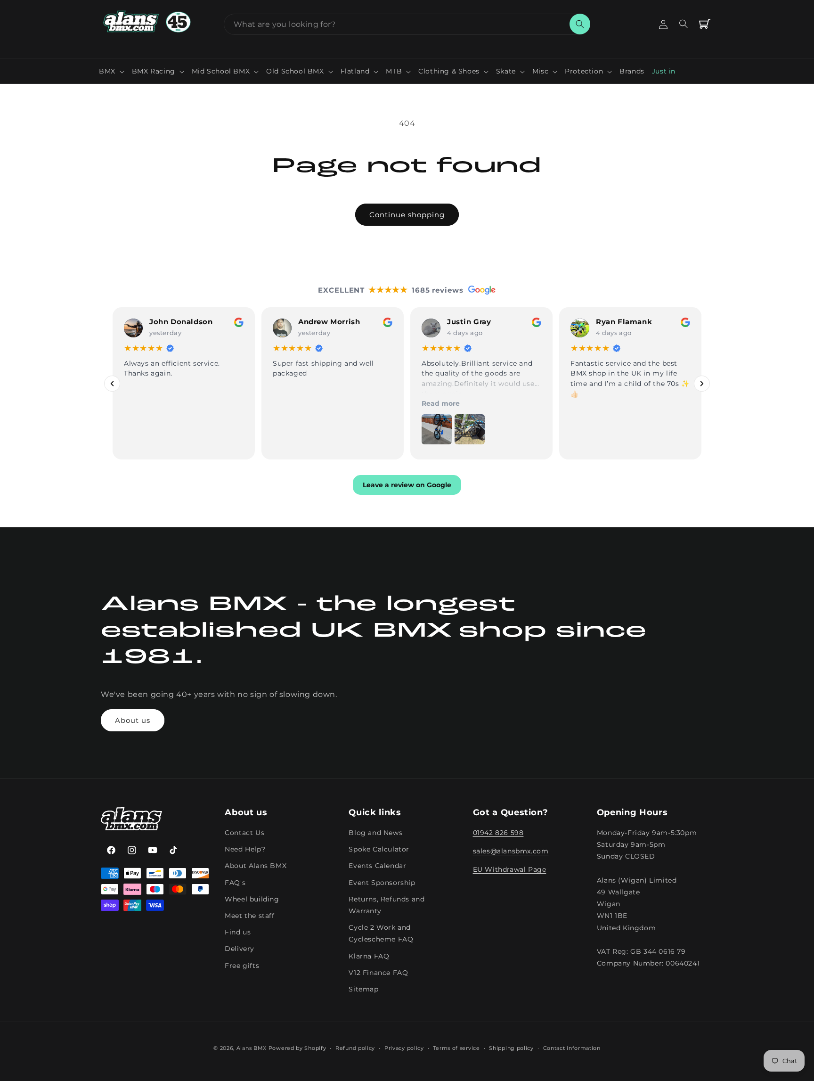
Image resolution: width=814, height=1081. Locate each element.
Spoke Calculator (379, 849)
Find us (238, 932)
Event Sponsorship (382, 882)
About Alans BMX (255, 866)
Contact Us (244, 833)
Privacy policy (404, 1047)
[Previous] (112, 384)
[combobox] (407, 24)
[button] (111, 71)
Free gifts (242, 965)
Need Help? (245, 849)
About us (132, 720)
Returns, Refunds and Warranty (386, 905)
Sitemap (363, 989)
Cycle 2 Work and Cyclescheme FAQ (381, 934)
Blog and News (375, 833)
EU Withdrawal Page (509, 870)
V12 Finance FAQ (378, 972)
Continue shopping (407, 214)
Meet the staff (249, 915)
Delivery (239, 949)
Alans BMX (251, 1048)
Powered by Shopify (297, 1048)
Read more (441, 403)
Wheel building (252, 899)
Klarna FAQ (369, 956)
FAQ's (235, 882)
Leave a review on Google (407, 485)
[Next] (702, 384)
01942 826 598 (498, 833)
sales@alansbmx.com (511, 851)
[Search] (580, 24)
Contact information (572, 1047)
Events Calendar (377, 866)
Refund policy (355, 1047)
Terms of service (456, 1047)
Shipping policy (511, 1047)
